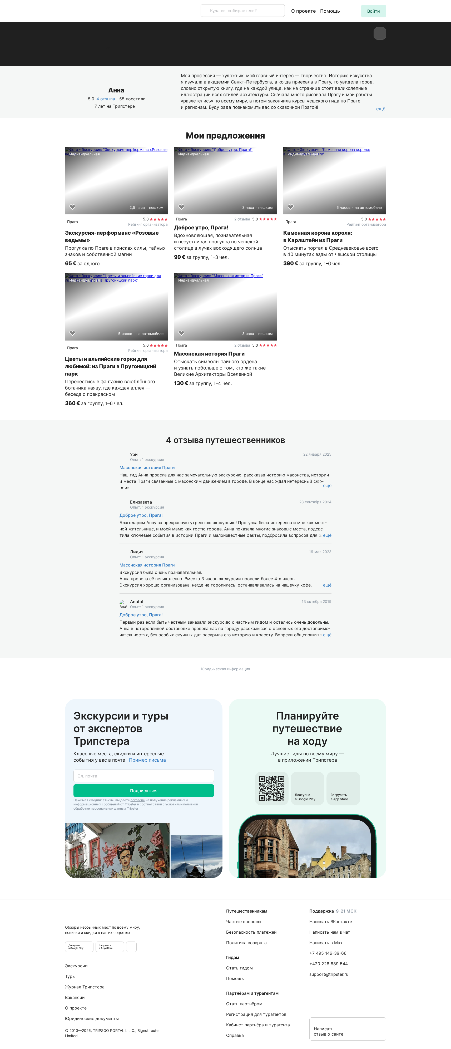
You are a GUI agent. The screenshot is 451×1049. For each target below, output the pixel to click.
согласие (138, 800)
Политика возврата (246, 942)
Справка (235, 1035)
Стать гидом (239, 968)
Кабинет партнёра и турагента (258, 1024)
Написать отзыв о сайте (328, 1031)
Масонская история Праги (147, 467)
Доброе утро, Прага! (141, 515)
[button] (373, 11)
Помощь (330, 11)
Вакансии (75, 997)
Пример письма (147, 760)
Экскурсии (76, 965)
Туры (70, 976)
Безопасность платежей (251, 932)
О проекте (303, 11)
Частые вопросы (243, 921)
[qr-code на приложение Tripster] (131, 947)
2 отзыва (242, 219)
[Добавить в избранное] (72, 207)
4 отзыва (105, 98)
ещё (327, 485)
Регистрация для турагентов (256, 1014)
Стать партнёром (244, 1003)
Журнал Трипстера (85, 986)
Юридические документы (92, 1018)
